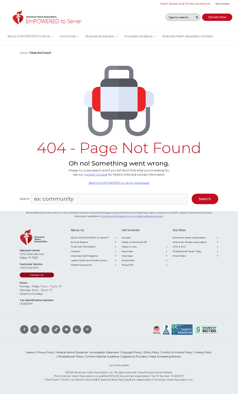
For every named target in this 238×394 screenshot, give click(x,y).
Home (24, 52)
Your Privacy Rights (119, 365)
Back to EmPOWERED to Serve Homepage (119, 183)
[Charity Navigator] (182, 329)
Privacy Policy (45, 352)
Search (24, 198)
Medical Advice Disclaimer (72, 352)
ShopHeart (128, 260)
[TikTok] (55, 329)
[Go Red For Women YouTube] (66, 329)
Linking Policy (203, 352)
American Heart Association (189, 237)
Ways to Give (129, 246)
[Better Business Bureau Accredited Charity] (166, 329)
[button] (196, 17)
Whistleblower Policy (70, 356)
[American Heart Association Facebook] (24, 329)
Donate (126, 237)
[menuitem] (187, 36)
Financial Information (83, 246)
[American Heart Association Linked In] (76, 329)
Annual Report (79, 242)
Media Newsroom (81, 264)
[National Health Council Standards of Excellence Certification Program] (156, 329)
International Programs (84, 255)
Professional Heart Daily (187, 251)
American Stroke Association (190, 242)
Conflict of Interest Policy (176, 352)
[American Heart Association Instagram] (34, 329)
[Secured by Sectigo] (206, 329)
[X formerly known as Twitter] (45, 329)
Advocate (127, 251)
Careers (75, 251)
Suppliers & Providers (134, 356)
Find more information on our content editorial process (132, 216)
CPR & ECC (179, 246)
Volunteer (127, 255)
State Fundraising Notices (165, 356)
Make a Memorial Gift (134, 242)
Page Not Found (40, 52)
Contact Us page (96, 174)
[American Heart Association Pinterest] (87, 329)
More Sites (179, 255)
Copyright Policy (131, 352)
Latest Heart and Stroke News (89, 260)
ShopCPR (127, 264)
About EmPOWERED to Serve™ (90, 237)
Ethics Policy (151, 352)
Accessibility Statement (104, 352)
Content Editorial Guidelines (102, 356)
